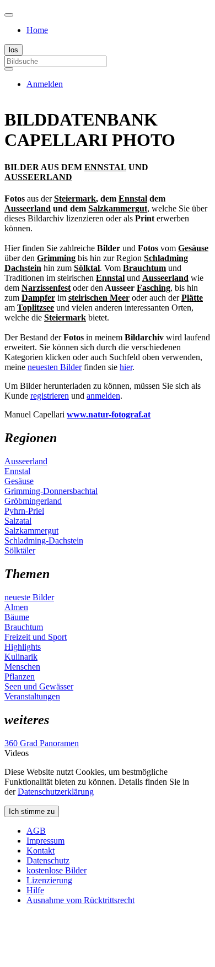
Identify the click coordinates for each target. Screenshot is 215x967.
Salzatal (17, 520)
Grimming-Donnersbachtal (51, 491)
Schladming (166, 258)
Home (37, 30)
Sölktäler (19, 550)
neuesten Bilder (55, 367)
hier (126, 367)
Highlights (22, 646)
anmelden (103, 395)
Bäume (16, 617)
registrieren (49, 395)
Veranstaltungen (32, 696)
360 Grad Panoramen (41, 743)
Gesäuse (19, 481)
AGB (36, 830)
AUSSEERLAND (38, 177)
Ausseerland (27, 208)
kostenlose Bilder (56, 870)
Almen (16, 607)
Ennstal (133, 198)
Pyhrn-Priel (24, 510)
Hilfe (35, 890)
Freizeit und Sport (35, 637)
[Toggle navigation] (8, 15)
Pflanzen (19, 676)
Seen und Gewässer (38, 686)
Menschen (22, 666)
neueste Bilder (29, 597)
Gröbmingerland (33, 501)
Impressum (45, 840)
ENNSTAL (105, 167)
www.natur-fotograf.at (108, 414)
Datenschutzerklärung (56, 791)
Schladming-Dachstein (43, 540)
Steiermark (75, 198)
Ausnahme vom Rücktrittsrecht (80, 900)
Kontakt (40, 850)
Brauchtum (23, 627)
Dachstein (22, 268)
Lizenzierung (49, 880)
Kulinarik (20, 656)
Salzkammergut (31, 530)
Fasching (153, 287)
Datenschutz (47, 860)
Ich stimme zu (32, 811)
